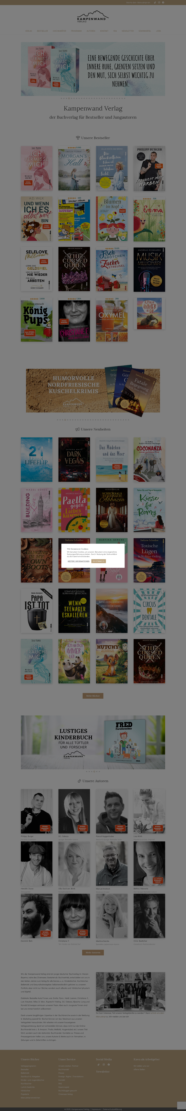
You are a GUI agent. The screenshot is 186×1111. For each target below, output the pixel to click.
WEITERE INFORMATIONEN (78, 561)
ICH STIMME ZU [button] (98, 561)
